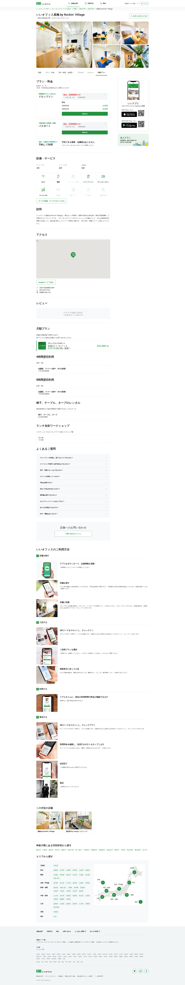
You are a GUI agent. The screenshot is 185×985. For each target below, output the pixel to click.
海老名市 (110, 850)
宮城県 (68, 870)
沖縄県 (56, 912)
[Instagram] (140, 971)
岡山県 (81, 896)
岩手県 (62, 870)
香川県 (62, 896)
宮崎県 (87, 904)
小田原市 (86, 850)
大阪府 (62, 891)
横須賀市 (138, 850)
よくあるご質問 (79, 931)
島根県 (75, 896)
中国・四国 (68, 962)
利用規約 (60, 976)
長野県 (87, 883)
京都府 (56, 891)
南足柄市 (130, 850)
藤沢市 (51, 850)
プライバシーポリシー (50, 976)
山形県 (81, 870)
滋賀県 (81, 891)
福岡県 (56, 904)
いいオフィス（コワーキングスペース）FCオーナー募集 (50, 942)
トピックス (39, 949)
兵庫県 (68, 891)
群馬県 (62, 875)
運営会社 (38, 976)
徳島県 (56, 899)
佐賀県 (62, 904)
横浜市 (38, 850)
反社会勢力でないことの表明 (84, 976)
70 (106, 890)
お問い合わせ (61, 338)
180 (114, 895)
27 (102, 882)
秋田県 (75, 870)
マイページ (144, 3)
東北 (42, 962)
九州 (74, 962)
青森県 (56, 870)
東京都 (87, 875)
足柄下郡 (71, 850)
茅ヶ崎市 (78, 850)
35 (133, 871)
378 (127, 895)
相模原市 (94, 850)
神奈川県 (56, 878)
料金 (104, 3)
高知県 (68, 899)
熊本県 (75, 904)
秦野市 (116, 850)
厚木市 (57, 850)
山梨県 (81, 883)
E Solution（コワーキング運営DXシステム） (107, 942)
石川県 (68, 883)
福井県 (75, 883)
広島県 (87, 896)
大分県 (81, 904)
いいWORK (98, 976)
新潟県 (56, 883)
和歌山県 (63, 887)
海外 (82, 962)
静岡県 (76, 887)
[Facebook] (146, 971)
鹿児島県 (56, 907)
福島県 (87, 870)
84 (101, 897)
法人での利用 (94, 931)
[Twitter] (134, 971)
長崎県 (68, 904)
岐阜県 (56, 887)
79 (119, 888)
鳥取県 (68, 896)
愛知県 (82, 887)
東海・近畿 (61, 962)
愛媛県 (62, 899)
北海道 (56, 865)
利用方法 (90, 3)
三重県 (70, 887)
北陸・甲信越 (52, 962)
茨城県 (56, 875)
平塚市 (123, 850)
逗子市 (145, 850)
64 (130, 882)
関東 (46, 962)
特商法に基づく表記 (70, 976)
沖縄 (78, 962)
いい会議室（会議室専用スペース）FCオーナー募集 (80, 942)
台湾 (55, 916)
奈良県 (75, 891)
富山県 (62, 883)
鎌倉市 (63, 850)
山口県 (56, 896)
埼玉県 (75, 875)
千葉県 (81, 875)
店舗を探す (74, 3)
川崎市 (45, 850)
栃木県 (68, 875)
